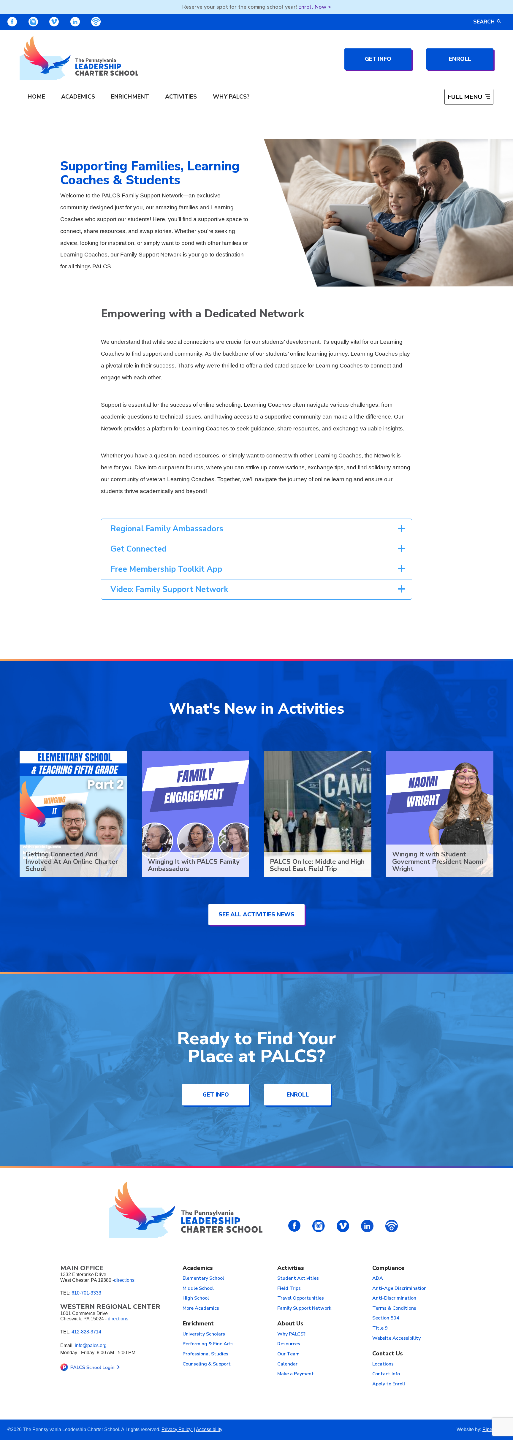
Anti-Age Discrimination (399, 1288)
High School (196, 1298)
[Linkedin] (75, 21)
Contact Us (387, 1353)
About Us (290, 1323)
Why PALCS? (231, 97)
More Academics (201, 1308)
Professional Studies (205, 1354)
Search (484, 21)
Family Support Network (304, 1308)
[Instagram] (33, 21)
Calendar (287, 1364)
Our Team (288, 1354)
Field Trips (289, 1288)
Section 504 (385, 1318)
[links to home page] (79, 58)
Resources (288, 1344)
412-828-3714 (86, 1331)
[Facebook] (12, 21)
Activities (181, 97)
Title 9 (380, 1328)
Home (36, 97)
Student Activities (298, 1278)
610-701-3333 (86, 1292)
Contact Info (386, 1374)
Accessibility (209, 1429)
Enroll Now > (314, 6)
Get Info (378, 59)
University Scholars (204, 1334)
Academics (78, 97)
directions (124, 1280)
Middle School (198, 1288)
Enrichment (130, 97)
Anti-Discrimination (394, 1298)
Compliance (388, 1268)
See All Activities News (256, 914)
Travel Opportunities (300, 1298)
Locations (383, 1364)
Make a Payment (295, 1374)
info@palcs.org (91, 1345)
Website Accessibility (396, 1338)
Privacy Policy (177, 1429)
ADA (377, 1278)
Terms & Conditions (394, 1308)
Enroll (460, 59)
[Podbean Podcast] (96, 21)
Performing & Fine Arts (208, 1344)
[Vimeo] (54, 21)
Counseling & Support (207, 1364)
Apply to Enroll (388, 1384)
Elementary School (203, 1278)
